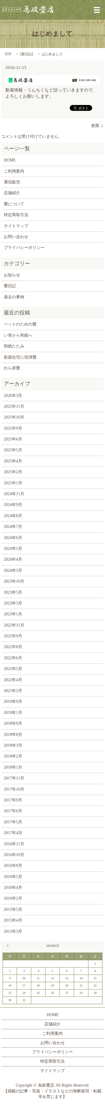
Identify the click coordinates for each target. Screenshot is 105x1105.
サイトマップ (16, 226)
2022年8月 (13, 647)
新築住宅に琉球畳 (20, 357)
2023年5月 (13, 592)
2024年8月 (13, 516)
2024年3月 (13, 570)
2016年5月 (13, 877)
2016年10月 (14, 855)
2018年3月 (13, 745)
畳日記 (26, 54)
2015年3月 (13, 931)
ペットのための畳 (20, 324)
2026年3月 (13, 395)
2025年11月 (14, 406)
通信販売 (12, 182)
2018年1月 (13, 767)
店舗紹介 (12, 193)
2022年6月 (13, 658)
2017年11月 (14, 778)
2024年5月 (13, 548)
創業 (95, 125)
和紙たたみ (14, 346)
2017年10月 (14, 789)
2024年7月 (13, 526)
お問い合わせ (16, 237)
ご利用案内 (14, 171)
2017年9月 (13, 800)
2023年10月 (14, 581)
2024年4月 (13, 559)
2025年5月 (13, 450)
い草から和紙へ (18, 335)
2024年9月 (13, 504)
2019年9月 (13, 701)
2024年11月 (14, 494)
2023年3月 (13, 603)
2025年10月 (14, 417)
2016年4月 (13, 887)
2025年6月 (13, 439)
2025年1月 (13, 483)
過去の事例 (14, 297)
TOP (8, 54)
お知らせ (12, 275)
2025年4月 (13, 461)
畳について (14, 204)
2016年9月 (13, 865)
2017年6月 (13, 811)
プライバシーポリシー (24, 247)
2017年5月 (13, 822)
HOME (10, 160)
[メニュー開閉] (97, 10)
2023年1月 (13, 614)
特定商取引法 (16, 215)
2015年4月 (13, 920)
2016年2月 (13, 898)
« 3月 (8, 945)
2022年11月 (14, 625)
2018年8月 (13, 734)
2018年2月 (13, 756)
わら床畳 (12, 368)
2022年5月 (13, 669)
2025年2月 (13, 472)
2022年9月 (13, 636)
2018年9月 (13, 723)
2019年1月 (13, 712)
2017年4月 (13, 833)
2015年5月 (13, 909)
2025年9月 (13, 428)
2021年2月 (13, 691)
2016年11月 (14, 844)
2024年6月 (13, 538)
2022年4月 (13, 680)
